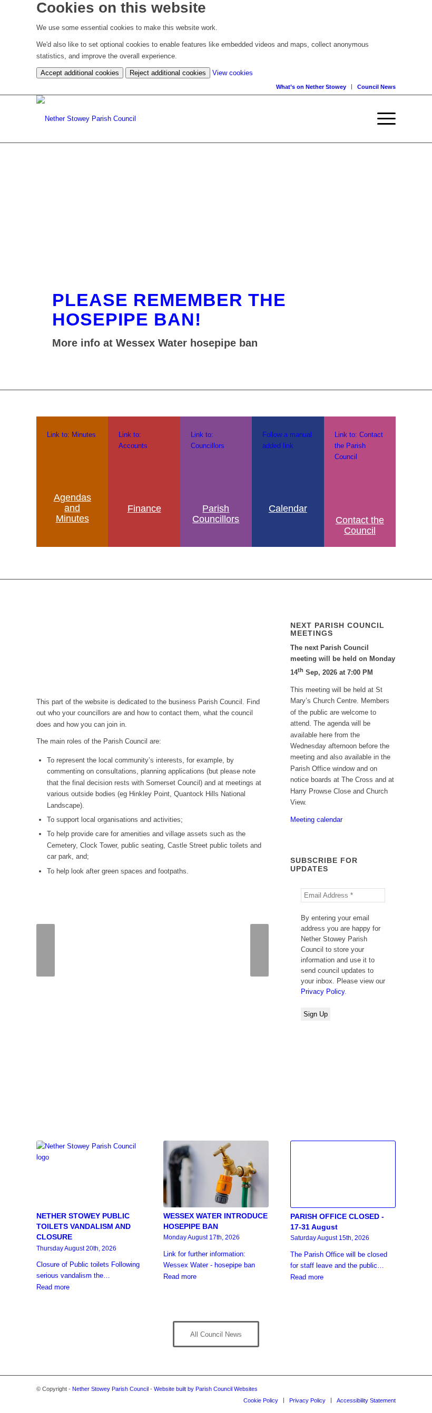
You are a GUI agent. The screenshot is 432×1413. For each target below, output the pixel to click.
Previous (45, 950)
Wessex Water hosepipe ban (187, 343)
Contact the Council (360, 525)
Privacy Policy (323, 991)
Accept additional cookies (80, 73)
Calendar (288, 508)
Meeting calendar (316, 820)
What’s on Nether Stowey (311, 87)
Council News (376, 87)
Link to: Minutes (71, 435)
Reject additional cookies (168, 73)
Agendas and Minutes (72, 508)
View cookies (232, 73)
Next (259, 950)
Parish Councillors (215, 513)
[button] (381, 119)
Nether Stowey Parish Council (110, 1389)
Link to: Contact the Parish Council (359, 446)
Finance (144, 508)
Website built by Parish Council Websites (206, 1389)
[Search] (361, 119)
